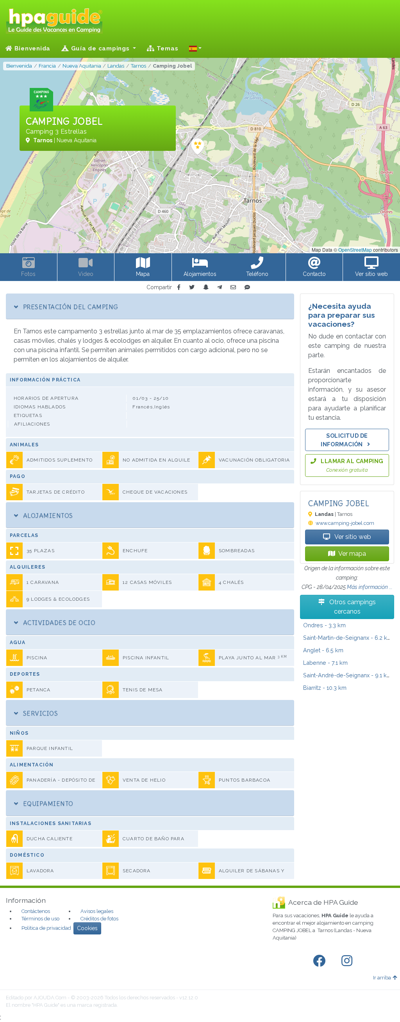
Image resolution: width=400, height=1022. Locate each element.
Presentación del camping (69, 307)
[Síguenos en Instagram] (348, 961)
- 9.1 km (347, 675)
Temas (167, 48)
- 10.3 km (324, 687)
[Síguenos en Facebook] (320, 961)
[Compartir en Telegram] (219, 287)
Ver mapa (352, 553)
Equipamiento (47, 803)
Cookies (87, 928)
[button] (195, 48)
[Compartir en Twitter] (192, 287)
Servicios (39, 713)
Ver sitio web (352, 537)
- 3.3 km (324, 625)
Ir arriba (382, 978)
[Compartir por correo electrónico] (233, 287)
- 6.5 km (323, 650)
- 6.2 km (347, 637)
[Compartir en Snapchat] (206, 287)
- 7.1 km (325, 662)
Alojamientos (47, 515)
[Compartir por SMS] (247, 287)
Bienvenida (31, 48)
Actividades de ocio (58, 622)
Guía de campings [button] (100, 48)
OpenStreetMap (355, 249)
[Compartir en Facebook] (178, 287)
